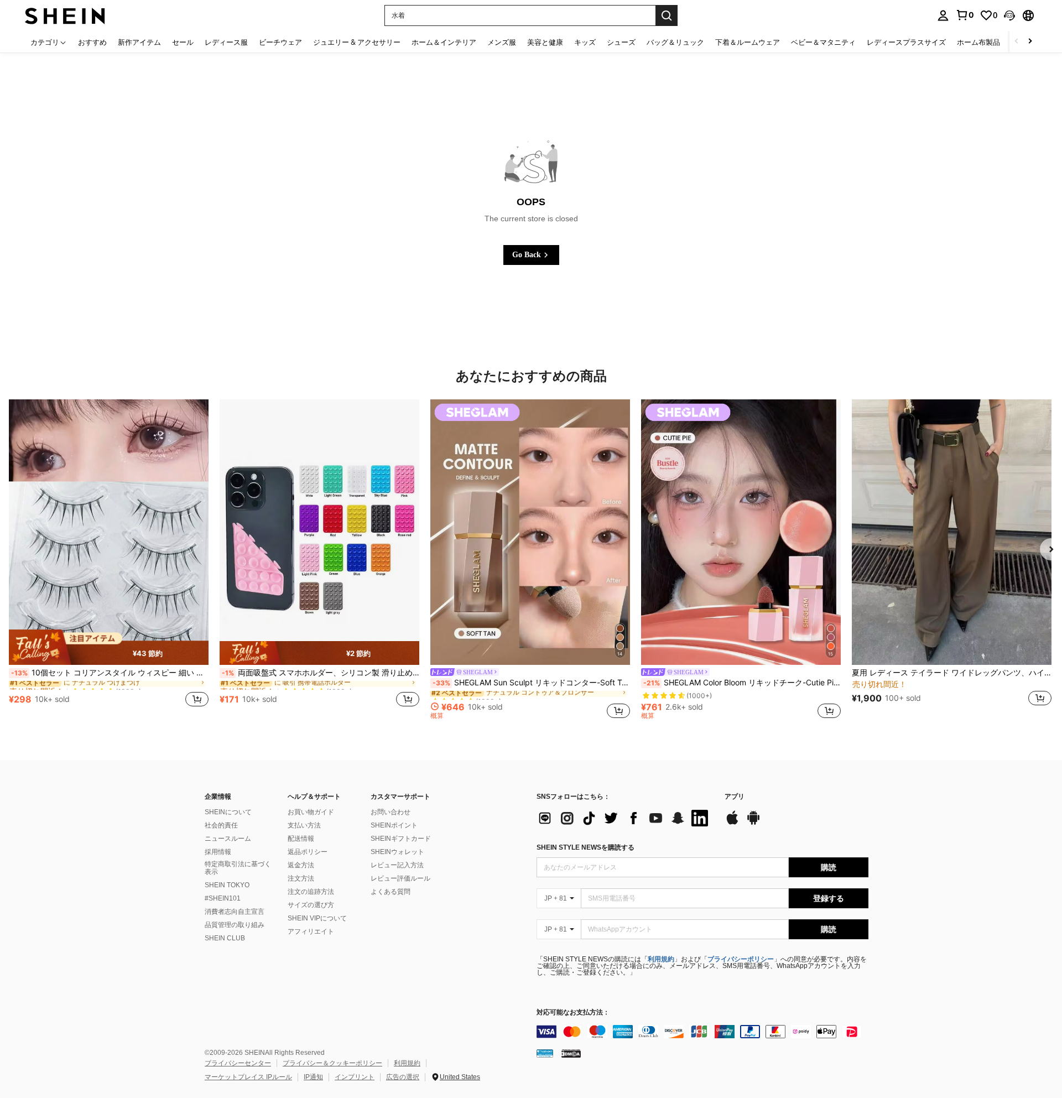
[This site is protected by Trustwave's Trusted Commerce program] (545, 1053)
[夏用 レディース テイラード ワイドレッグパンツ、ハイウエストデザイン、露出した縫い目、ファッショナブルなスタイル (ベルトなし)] (951, 532)
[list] (625, 818)
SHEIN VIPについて (317, 918)
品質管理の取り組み (234, 925)
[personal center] (943, 15)
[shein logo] (65, 15)
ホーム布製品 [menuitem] (978, 42)
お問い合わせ (390, 812)
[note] (109, 647)
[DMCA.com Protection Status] (571, 1053)
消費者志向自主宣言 (234, 911)
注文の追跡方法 (311, 892)
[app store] (732, 823)
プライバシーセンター (238, 1063)
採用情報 (218, 852)
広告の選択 (402, 1077)
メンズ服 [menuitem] (501, 42)
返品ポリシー (307, 852)
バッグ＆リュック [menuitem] (675, 42)
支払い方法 (304, 825)
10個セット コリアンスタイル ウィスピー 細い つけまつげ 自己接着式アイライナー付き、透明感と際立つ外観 (110, 672)
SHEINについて (228, 812)
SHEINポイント (394, 825)
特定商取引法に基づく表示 (238, 868)
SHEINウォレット (397, 852)
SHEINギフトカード (401, 838)
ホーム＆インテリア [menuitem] (444, 42)
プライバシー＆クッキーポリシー (332, 1063)
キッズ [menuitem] (585, 42)
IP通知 (313, 1077)
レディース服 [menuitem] (226, 42)
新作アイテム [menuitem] (139, 42)
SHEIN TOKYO (227, 885)
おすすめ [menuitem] (92, 42)
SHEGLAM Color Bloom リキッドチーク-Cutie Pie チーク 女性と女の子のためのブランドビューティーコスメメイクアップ (742, 682)
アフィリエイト (311, 931)
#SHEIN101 (223, 898)
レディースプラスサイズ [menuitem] (906, 42)
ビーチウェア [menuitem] (280, 42)
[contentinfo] (702, 1031)
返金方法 (301, 865)
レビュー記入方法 (397, 865)
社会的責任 (221, 825)
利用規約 (661, 959)
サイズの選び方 (311, 905)
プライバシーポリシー (740, 959)
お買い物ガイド (311, 812)
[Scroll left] (1017, 42)
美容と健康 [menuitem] (545, 42)
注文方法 (301, 878)
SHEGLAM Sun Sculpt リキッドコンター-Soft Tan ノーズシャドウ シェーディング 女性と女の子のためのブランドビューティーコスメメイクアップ (531, 682)
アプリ (735, 796)
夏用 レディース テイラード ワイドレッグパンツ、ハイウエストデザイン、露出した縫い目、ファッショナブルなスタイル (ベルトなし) (951, 672)
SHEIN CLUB (225, 938)
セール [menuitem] (183, 42)
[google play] (753, 823)
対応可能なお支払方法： (573, 1012)
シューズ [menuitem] (621, 42)
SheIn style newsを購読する (585, 847)
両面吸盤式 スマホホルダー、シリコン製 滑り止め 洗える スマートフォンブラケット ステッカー (320, 672)
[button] (1009, 15)
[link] (964, 15)
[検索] (666, 15)
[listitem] (109, 559)
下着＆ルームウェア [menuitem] (747, 42)
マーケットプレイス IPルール (248, 1077)
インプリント (354, 1077)
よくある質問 (390, 892)
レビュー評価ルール (400, 878)
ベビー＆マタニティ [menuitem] (823, 42)
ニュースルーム (228, 838)
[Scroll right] (1030, 42)
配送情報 (301, 838)
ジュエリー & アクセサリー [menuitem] (356, 42)
